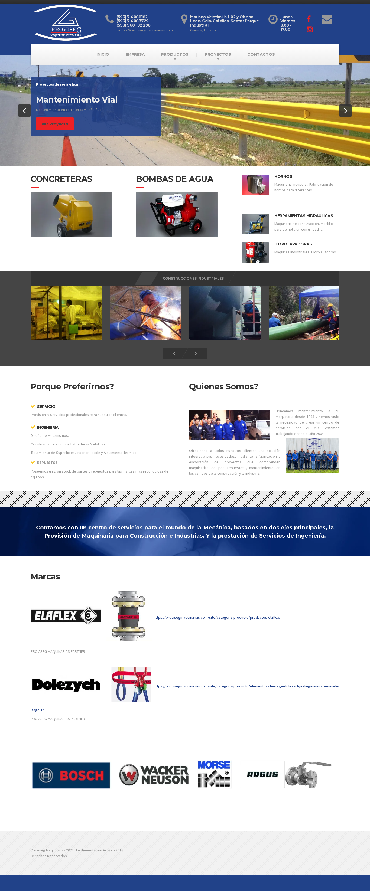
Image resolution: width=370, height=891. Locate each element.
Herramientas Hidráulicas (303, 215)
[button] (24, 110)
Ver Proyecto (54, 124)
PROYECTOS (218, 54)
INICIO (102, 54)
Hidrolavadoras (293, 244)
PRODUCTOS (175, 54)
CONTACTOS (261, 54)
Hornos (283, 176)
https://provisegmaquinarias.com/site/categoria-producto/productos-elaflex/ (217, 617)
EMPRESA (135, 54)
